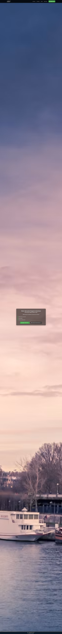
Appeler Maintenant (25, 322)
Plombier (38, 1)
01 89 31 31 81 (52, 1)
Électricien (45, 1)
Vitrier (42, 1)
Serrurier (34, 1)
